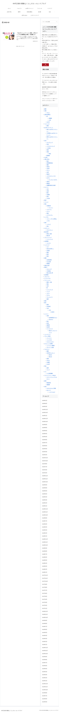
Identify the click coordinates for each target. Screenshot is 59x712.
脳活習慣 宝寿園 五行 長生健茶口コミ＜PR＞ (49, 88)
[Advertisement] (20, 27)
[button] (57, 21)
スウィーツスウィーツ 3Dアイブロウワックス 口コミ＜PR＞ (49, 99)
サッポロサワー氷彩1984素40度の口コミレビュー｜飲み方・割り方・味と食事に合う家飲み (49, 75)
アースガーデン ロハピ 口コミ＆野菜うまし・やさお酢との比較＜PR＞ (49, 82)
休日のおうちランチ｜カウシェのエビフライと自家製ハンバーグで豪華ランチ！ (49, 93)
